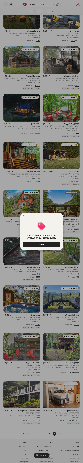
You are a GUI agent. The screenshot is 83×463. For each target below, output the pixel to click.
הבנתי (41, 245)
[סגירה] (24, 215)
